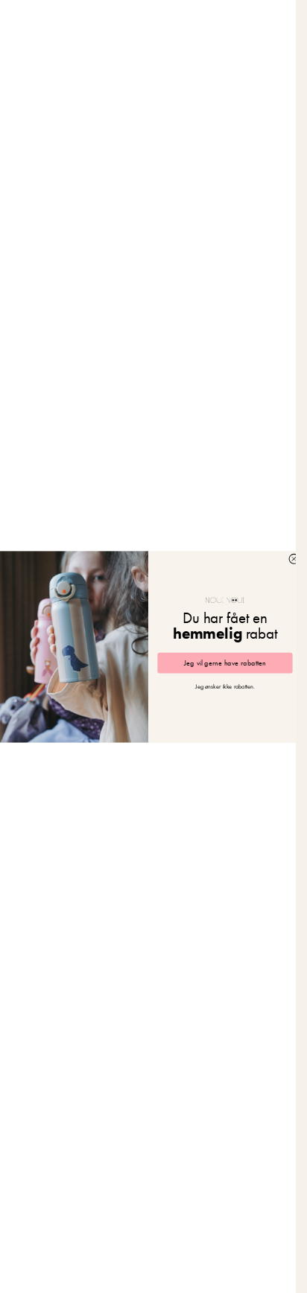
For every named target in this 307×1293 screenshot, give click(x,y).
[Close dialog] (294, 559)
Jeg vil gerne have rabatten (225, 663)
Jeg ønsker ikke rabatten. (225, 687)
